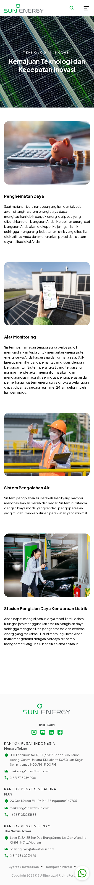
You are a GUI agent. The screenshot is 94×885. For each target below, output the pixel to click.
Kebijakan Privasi (59, 867)
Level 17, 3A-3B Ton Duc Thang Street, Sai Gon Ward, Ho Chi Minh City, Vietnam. (48, 840)
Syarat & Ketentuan (24, 867)
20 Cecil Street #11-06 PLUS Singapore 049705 (43, 801)
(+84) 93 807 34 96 (23, 855)
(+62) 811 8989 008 (23, 778)
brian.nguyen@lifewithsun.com (32, 849)
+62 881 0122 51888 (23, 814)
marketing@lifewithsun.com (30, 771)
